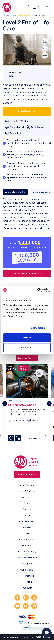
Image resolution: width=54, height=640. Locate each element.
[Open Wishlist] (39, 7)
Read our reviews (38, 16)
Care (27, 533)
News (27, 503)
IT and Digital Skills (27, 563)
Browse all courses (27, 474)
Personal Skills (27, 575)
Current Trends (27, 539)
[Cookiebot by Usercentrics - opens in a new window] (38, 290)
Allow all (27, 337)
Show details (38, 328)
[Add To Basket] (18, 438)
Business (27, 527)
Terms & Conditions (11, 637)
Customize (25, 347)
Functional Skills (27, 521)
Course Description (15, 192)
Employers (27, 587)
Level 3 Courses (27, 491)
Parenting (27, 581)
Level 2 (15, 16)
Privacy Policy (27, 637)
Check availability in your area (27, 273)
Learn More (34, 438)
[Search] (29, 7)
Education (27, 545)
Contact (27, 509)
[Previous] (4, 403)
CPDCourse (13, 400)
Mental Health (27, 569)
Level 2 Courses (27, 485)
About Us (27, 497)
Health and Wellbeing (27, 557)
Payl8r (27, 515)
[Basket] (34, 7)
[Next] (49, 403)
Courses (6, 16)
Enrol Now (24, 111)
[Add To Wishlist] (11, 438)
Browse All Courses (27, 358)
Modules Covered (42, 192)
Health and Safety (27, 551)
